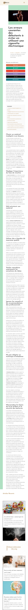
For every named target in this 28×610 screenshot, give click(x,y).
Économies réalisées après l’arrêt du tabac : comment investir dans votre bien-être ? (13, 599)
